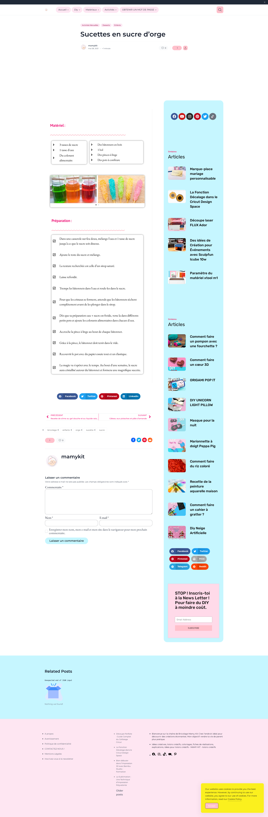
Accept (211, 805)
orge (78, 430)
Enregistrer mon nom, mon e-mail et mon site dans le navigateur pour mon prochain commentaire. (98, 531)
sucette (89, 430)
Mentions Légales (53, 754)
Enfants (117, 25)
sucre (102, 430)
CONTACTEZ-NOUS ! (55, 749)
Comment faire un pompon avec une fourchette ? (203, 341)
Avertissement (52, 739)
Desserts (106, 25)
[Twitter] (205, 116)
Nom (49, 517)
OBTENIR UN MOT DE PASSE (138, 9)
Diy (76, 9)
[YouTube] (170, 754)
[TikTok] (164, 754)
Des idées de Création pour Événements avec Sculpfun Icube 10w (201, 249)
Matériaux (91, 9)
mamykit (92, 46)
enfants (66, 430)
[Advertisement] (134, 75)
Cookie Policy (235, 799)
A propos (49, 733)
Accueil (62, 9)
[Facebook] (174, 116)
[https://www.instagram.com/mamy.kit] (159, 754)
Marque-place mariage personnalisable (203, 173)
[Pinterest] (197, 116)
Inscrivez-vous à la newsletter (59, 759)
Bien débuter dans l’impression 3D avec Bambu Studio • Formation (124, 766)
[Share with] (185, 48)
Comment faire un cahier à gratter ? (202, 509)
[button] (53, 189)
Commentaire (54, 487)
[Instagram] (189, 116)
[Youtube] (182, 116)
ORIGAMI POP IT (202, 380)
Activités (109, 9)
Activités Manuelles (90, 25)
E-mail (104, 517)
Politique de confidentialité (58, 744)
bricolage (52, 430)
